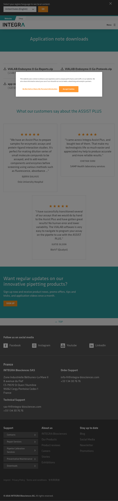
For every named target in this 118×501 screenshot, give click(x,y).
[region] (59, 84)
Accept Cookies (69, 89)
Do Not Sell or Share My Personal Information (40, 89)
